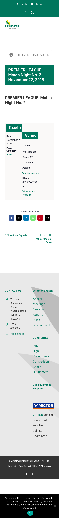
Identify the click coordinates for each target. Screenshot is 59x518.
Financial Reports (38, 312)
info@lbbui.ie (17, 333)
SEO (34, 466)
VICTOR (38, 415)
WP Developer (45, 466)
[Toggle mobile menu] (52, 25)
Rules (36, 320)
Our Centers (40, 372)
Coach (37, 366)
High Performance (41, 353)
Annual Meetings (39, 301)
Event (9, 154)
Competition (41, 361)
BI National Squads (17, 235)
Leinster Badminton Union (22, 461)
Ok (30, 513)
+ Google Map (31, 173)
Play (35, 345)
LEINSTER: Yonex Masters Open (43, 238)
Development (41, 325)
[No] (55, 506)
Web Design (24, 466)
